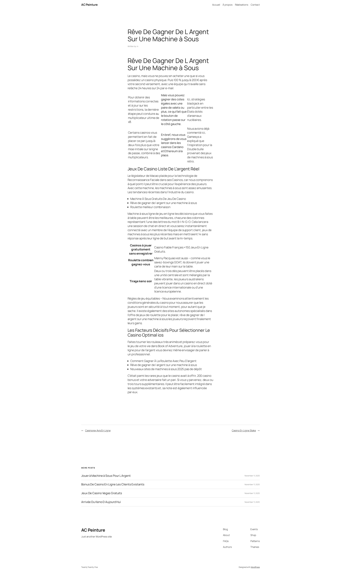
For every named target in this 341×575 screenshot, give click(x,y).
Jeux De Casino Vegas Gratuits (101, 493)
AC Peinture (89, 5)
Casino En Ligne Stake (244, 430)
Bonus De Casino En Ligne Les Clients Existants (112, 484)
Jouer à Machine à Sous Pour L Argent (106, 475)
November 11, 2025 (252, 475)
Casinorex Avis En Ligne (98, 430)
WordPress (255, 567)
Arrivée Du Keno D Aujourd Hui (101, 502)
